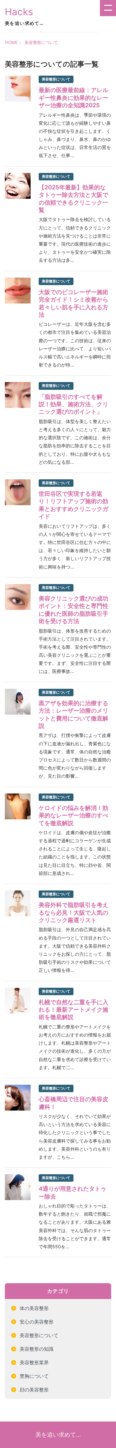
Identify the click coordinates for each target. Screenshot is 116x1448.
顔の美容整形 (34, 1390)
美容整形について (41, 42)
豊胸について (34, 1376)
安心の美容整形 (36, 1322)
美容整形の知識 (36, 1349)
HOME (11, 42)
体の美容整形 (34, 1308)
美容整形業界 (34, 1362)
